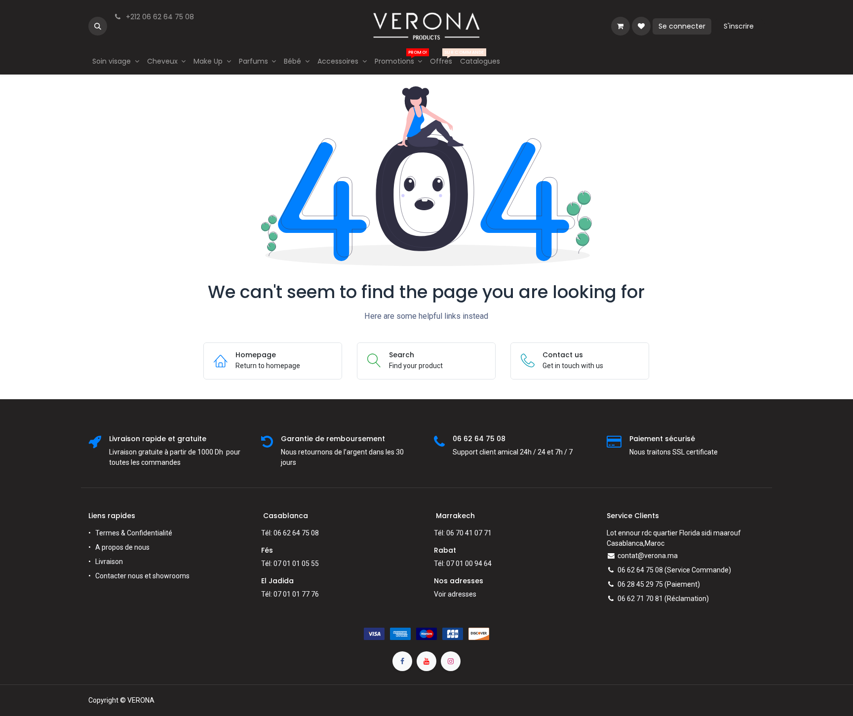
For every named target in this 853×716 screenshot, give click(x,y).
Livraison (109, 561)
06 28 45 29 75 (640, 584)
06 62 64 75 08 (640, 570)
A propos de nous (122, 547)
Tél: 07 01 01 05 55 (290, 563)
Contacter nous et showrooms (142, 576)
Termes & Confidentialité (133, 533)
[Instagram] (451, 661)
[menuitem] (115, 61)
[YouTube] (426, 661)
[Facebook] (402, 661)
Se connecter (682, 26)
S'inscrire (739, 26)
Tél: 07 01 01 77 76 (290, 594)
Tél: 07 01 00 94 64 (463, 563)
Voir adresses (455, 594)
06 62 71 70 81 (640, 599)
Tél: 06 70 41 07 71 (463, 533)
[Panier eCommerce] (620, 26)
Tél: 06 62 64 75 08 (290, 533)
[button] (97, 26)
